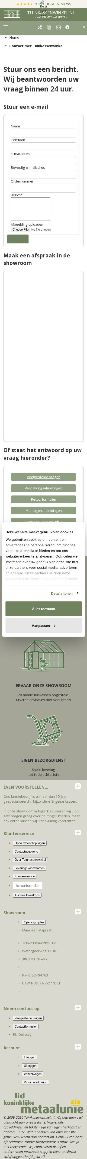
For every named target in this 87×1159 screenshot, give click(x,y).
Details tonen (62, 593)
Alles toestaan (43, 609)
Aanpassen (41, 625)
